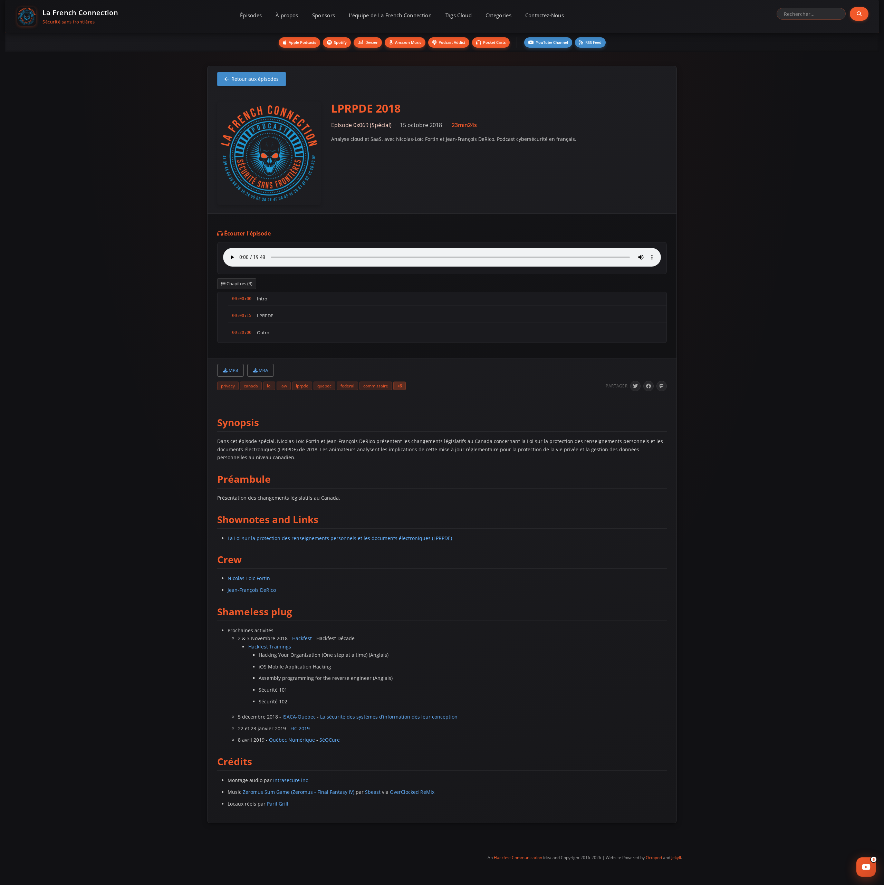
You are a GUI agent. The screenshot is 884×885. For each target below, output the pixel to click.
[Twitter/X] (635, 386)
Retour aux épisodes (255, 79)
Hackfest (302, 638)
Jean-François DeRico (252, 590)
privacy (228, 386)
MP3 (233, 370)
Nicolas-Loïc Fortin (249, 578)
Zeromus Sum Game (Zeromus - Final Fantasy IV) (298, 792)
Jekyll (676, 857)
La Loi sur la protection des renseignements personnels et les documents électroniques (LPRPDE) (340, 538)
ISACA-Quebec (299, 716)
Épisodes (251, 15)
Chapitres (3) (238, 283)
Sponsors (323, 15)
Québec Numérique (292, 740)
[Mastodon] (661, 386)
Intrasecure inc (290, 780)
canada (251, 386)
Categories (498, 15)
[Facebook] (648, 386)
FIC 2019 (300, 728)
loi (269, 386)
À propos (287, 15)
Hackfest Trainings (269, 646)
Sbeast (373, 792)
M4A (263, 370)
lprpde (302, 386)
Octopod (654, 857)
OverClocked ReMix (412, 792)
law (283, 386)
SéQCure (329, 740)
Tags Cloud (458, 15)
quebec (324, 386)
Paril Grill (277, 803)
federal (347, 386)
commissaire (375, 386)
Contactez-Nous (544, 15)
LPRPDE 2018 (366, 108)
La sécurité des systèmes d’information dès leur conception (389, 716)
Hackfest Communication (518, 857)
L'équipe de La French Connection (390, 15)
